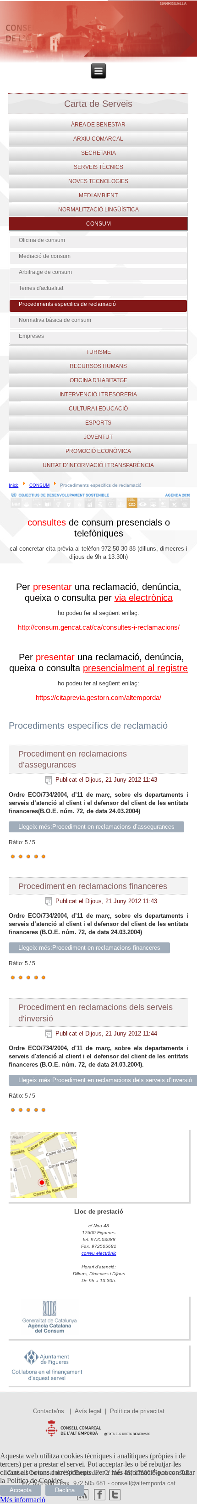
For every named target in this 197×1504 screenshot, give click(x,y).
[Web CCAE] (98, 1438)
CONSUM (98, 224)
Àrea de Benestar (98, 124)
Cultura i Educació (98, 408)
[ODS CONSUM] (100, 508)
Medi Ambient (98, 195)
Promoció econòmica (98, 451)
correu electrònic (99, 1253)
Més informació (22, 1500)
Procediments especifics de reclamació (67, 304)
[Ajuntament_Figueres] (47, 1381)
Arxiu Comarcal (98, 139)
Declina (65, 1490)
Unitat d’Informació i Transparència (98, 465)
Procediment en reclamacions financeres (92, 886)
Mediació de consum (45, 256)
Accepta (21, 1490)
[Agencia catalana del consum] (49, 1334)
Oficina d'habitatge (98, 380)
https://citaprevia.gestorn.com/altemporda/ (98, 697)
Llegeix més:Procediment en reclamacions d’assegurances (96, 826)
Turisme (98, 352)
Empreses (31, 336)
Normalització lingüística (98, 209)
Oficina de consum (42, 240)
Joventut (98, 437)
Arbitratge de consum (45, 272)
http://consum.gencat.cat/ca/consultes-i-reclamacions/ (99, 627)
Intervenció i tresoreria (98, 394)
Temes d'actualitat (41, 288)
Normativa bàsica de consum (55, 320)
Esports (98, 423)
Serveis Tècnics (98, 167)
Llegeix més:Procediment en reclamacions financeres (89, 947)
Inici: (13, 485)
